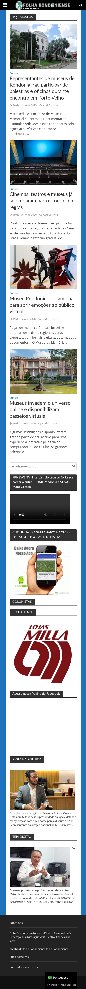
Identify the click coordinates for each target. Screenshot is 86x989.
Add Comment (51, 105)
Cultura (14, 73)
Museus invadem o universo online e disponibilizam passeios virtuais (40, 410)
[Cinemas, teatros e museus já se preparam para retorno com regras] (43, 162)
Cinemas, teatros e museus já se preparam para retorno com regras (42, 201)
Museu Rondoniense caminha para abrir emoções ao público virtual (42, 305)
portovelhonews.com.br (24, 967)
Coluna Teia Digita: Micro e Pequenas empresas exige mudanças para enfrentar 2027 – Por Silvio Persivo (74, 850)
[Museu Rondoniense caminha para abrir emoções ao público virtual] (43, 266)
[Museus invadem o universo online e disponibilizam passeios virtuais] (43, 371)
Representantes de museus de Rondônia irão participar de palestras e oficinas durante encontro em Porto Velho (42, 88)
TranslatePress (67, 984)
